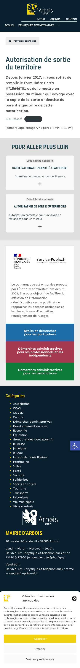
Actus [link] (41, 19)
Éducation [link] (20, 435)
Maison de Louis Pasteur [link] (30, 457)
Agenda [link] (55, 19)
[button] (74, 598)
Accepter (40, 639)
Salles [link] (17, 466)
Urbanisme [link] (20, 497)
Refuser (40, 649)
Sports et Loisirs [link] (24, 484)
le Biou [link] (18, 453)
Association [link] (21, 404)
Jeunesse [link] (19, 444)
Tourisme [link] (19, 488)
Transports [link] (20, 493)
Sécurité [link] (18, 475)
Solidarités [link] (20, 479)
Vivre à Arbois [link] (23, 506)
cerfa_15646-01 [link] (14, 119)
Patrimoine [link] (21, 461)
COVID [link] (18, 412)
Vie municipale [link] (23, 502)
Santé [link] (17, 470)
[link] (75, 445)
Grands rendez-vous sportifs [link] (33, 439)
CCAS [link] (17, 408)
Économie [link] (20, 430)
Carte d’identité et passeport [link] (40, 161)
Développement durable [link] (30, 426)
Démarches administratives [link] (32, 421)
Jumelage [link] (19, 448)
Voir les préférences (40, 659)
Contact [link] (71, 19)
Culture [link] (18, 417)
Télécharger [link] (33, 119)
